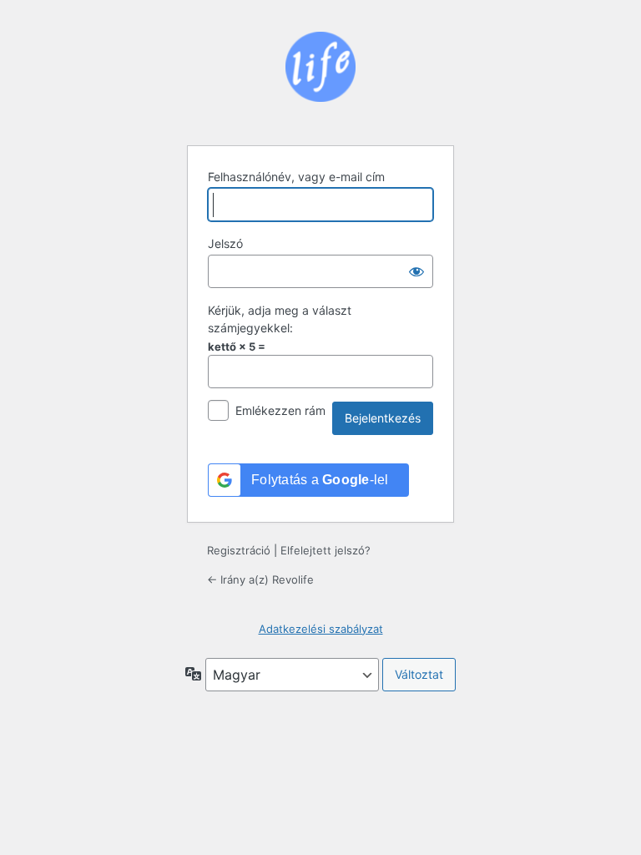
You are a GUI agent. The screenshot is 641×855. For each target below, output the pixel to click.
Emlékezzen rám (280, 410)
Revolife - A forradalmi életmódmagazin (320, 78)
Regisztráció (238, 550)
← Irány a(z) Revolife (260, 579)
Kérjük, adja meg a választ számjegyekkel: (279, 319)
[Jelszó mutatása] (416, 271)
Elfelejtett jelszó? (325, 550)
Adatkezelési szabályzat (321, 628)
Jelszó (225, 243)
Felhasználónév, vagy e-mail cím (296, 176)
